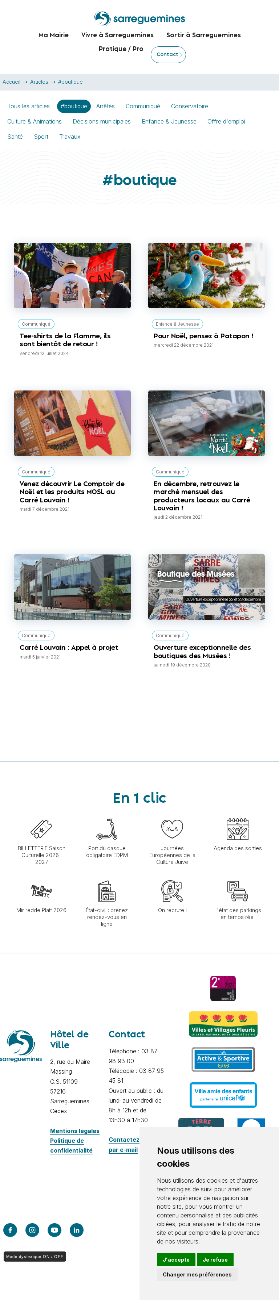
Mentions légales (75, 1130)
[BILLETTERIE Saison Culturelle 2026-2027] (41, 814)
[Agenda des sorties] (237, 814)
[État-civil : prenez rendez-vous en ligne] (107, 876)
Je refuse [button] (215, 1260)
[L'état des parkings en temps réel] (237, 876)
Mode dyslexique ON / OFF (35, 1256)
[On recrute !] (172, 876)
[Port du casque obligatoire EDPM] (107, 814)
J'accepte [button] (176, 1260)
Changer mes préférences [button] (197, 1274)
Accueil (11, 82)
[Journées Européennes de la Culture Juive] (172, 814)
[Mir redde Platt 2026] (41, 876)
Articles (39, 82)
